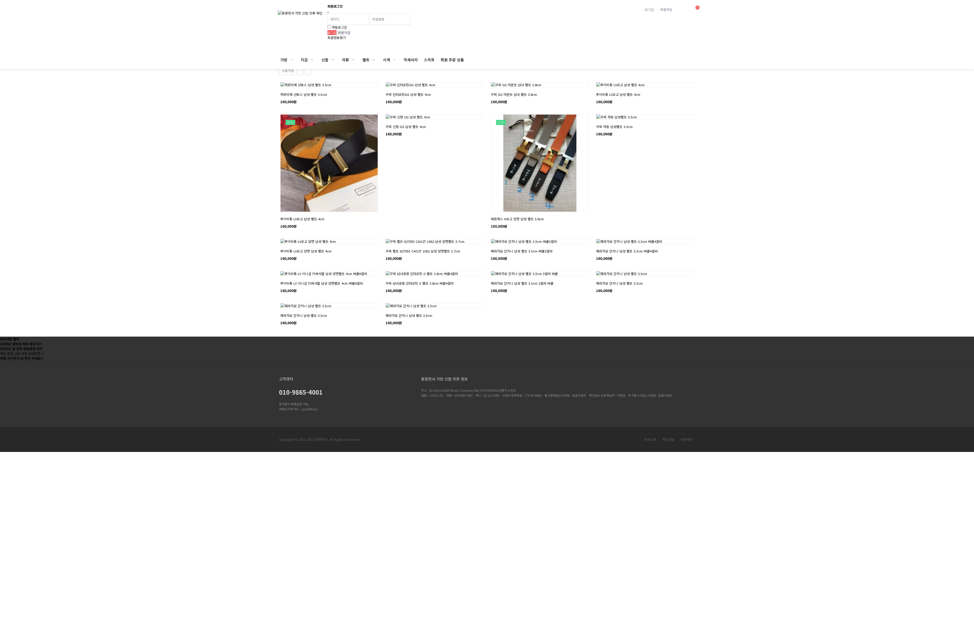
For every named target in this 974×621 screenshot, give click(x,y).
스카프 (429, 59)
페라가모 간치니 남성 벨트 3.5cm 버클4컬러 (627, 251)
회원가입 (666, 9)
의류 (345, 59)
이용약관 (686, 439)
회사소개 (650, 439)
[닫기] (327, 12)
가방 (283, 59)
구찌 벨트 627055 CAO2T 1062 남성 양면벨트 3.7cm (423, 251)
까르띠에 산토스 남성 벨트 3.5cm (303, 94)
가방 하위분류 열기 (291, 59)
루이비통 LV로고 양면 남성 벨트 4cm (306, 251)
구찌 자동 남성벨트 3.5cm (614, 126)
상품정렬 (288, 70)
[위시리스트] (306, 84)
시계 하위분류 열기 (394, 59)
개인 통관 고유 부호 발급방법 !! (22, 353)
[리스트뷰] (301, 70)
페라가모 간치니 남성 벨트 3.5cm (619, 283)
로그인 (649, 9)
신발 (324, 59)
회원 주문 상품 (452, 59)
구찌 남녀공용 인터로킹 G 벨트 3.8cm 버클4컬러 (420, 283)
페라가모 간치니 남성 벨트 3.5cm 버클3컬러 (521, 251)
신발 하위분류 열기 (332, 59)
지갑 (304, 59)
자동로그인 (339, 27)
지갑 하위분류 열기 (312, 59)
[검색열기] (682, 9)
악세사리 (411, 59)
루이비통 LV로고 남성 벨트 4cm (618, 94)
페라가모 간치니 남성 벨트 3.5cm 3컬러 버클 (522, 283)
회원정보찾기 (336, 37)
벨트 (366, 59)
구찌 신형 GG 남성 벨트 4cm (406, 126)
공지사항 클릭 (9, 339)
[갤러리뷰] (307, 70)
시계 (386, 59)
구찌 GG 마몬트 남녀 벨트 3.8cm (514, 94)
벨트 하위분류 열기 (374, 59)
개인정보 (668, 439)
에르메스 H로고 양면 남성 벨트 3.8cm (517, 218)
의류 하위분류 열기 (353, 59)
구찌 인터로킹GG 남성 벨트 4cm (408, 94)
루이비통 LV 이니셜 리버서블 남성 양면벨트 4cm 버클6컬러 (321, 283)
